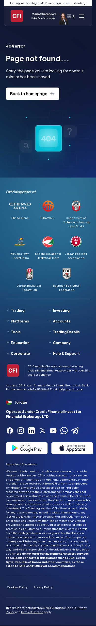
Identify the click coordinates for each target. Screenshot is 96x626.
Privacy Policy (43, 587)
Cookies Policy (17, 587)
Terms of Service (32, 611)
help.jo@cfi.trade (70, 389)
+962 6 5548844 (38, 389)
